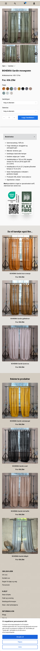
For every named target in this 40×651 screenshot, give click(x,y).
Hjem (4, 66)
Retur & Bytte (6, 595)
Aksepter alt (20, 637)
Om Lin (4, 618)
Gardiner (10, 66)
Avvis (20, 647)
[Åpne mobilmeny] (6, 3)
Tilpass (20, 642)
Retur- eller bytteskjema (10, 605)
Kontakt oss (6, 578)
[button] (24, 3)
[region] (20, 634)
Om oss (4, 575)
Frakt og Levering (7, 598)
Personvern (6, 585)
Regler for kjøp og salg (9, 581)
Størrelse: (5, 108)
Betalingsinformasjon (9, 601)
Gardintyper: (6, 99)
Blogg (4, 615)
